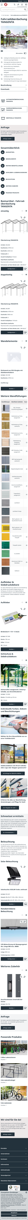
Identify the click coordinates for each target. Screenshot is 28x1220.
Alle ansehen (19, 53)
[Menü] (2, 4)
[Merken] (18, 4)
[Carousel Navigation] (24, 210)
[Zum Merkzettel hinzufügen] (24, 217)
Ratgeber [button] (20, 1)
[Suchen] (25, 9)
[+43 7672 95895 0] (1, 1)
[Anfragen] (25, 269)
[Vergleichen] (14, 4)
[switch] (16, 1189)
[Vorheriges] (22, 210)
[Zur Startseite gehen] (8, 4)
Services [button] (25, 1)
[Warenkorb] (25, 4)
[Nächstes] (26, 210)
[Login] (22, 4)
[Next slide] (26, 38)
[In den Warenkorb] (25, 649)
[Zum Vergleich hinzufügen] (21, 217)
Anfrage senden (7, 138)
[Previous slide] (2, 15)
